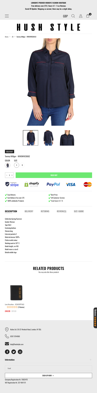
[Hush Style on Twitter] (13, 351)
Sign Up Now (47, 375)
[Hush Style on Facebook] (7, 351)
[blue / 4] (30, 138)
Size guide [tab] (79, 211)
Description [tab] (11, 211)
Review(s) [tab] (61, 211)
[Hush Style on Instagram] (20, 351)
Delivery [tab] (29, 211)
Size (15, 160)
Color (7, 160)
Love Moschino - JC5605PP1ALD (14, 304)
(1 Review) (21, 307)
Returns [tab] (45, 211)
